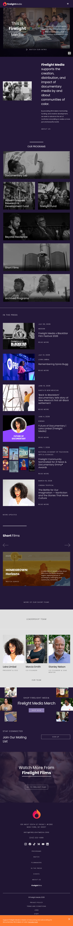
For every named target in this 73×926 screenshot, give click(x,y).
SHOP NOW (36, 710)
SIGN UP (55, 737)
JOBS (36, 910)
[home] (12, 3)
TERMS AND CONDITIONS (36, 906)
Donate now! (33, 922)
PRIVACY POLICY (36, 902)
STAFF (36, 914)
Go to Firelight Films (36, 787)
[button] (68, 4)
